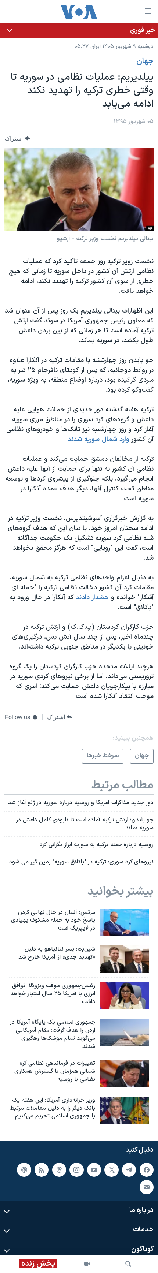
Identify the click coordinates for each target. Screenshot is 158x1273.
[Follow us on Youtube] (94, 1169)
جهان (145, 61)
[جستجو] (128, 1264)
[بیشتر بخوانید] (79, 30)
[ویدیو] (87, 1264)
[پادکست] (24, 1169)
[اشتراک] (147, 1187)
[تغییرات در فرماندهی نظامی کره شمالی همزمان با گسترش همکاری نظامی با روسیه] (124, 1073)
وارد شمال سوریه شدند (98, 439)
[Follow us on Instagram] (76, 1169)
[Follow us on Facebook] (147, 1169)
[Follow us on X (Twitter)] (111, 1169)
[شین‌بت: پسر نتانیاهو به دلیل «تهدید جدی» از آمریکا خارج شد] (124, 959)
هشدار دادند (92, 597)
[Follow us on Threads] (59, 1169)
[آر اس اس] (42, 1169)
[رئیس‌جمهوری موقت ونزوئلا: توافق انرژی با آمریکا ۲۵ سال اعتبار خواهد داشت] (124, 995)
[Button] (17, 138)
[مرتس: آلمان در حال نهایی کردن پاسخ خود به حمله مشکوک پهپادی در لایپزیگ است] (124, 922)
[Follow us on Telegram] (129, 1169)
